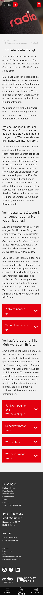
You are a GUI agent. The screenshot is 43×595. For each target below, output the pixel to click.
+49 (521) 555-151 (9, 537)
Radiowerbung (8, 488)
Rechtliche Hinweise (10, 559)
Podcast (5, 502)
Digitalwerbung (8, 494)
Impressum (7, 551)
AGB (4, 554)
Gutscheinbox (8, 496)
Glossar (5, 548)
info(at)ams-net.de (10, 540)
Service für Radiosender (12, 505)
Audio (4, 499)
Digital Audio (7, 491)
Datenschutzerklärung (11, 556)
